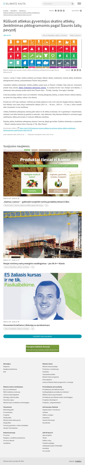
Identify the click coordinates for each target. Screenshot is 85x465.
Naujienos (22, 11)
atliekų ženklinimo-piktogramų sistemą (32, 88)
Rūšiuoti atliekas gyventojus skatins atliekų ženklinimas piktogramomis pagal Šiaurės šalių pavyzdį (21, 14)
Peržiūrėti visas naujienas (42, 336)
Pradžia (5, 11)
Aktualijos (14, 11)
